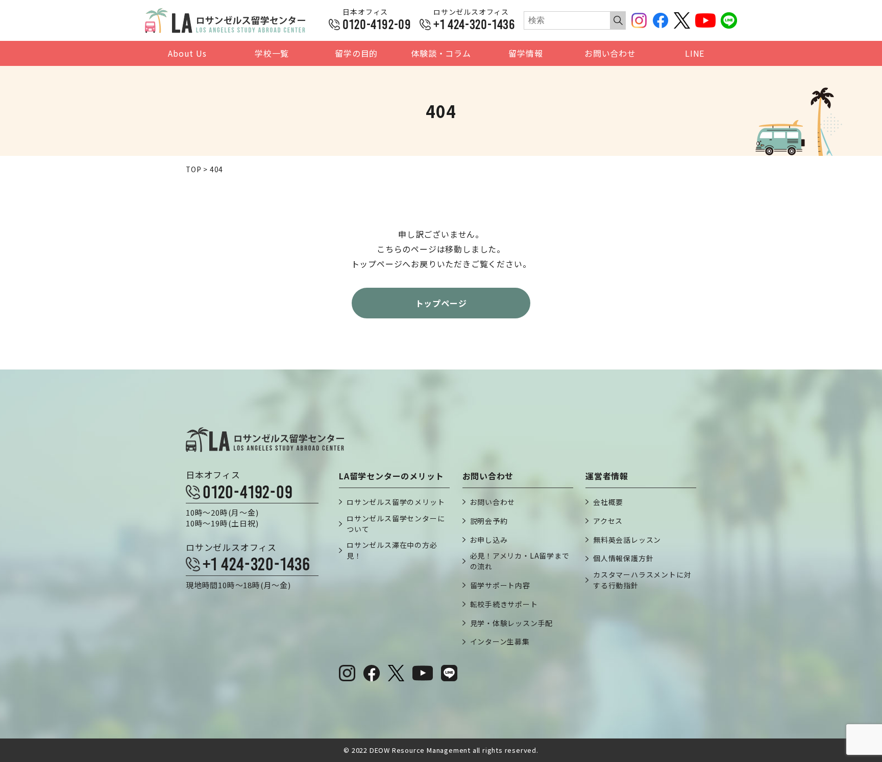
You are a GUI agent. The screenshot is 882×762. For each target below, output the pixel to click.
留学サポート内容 (500, 585)
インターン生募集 (500, 641)
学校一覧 (272, 53)
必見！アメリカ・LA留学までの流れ (520, 560)
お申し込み (489, 540)
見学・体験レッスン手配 (511, 623)
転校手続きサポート (504, 604)
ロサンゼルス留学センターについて (396, 523)
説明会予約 (489, 521)
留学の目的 (356, 53)
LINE (694, 53)
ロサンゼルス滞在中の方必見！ (392, 550)
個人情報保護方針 (623, 558)
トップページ (441, 303)
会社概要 (608, 502)
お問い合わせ (610, 53)
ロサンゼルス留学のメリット (396, 502)
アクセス (608, 521)
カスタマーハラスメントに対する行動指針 (642, 579)
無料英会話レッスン (627, 540)
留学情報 (525, 53)
